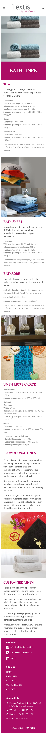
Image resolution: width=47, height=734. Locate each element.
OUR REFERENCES (14, 685)
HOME (9, 672)
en (43, 8)
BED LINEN (11, 680)
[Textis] (23, 8)
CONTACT (10, 689)
